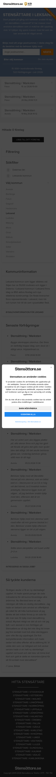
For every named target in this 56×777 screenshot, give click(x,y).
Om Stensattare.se (34, 422)
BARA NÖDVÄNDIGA (28, 408)
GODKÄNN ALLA (28, 414)
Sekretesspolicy (20, 422)
